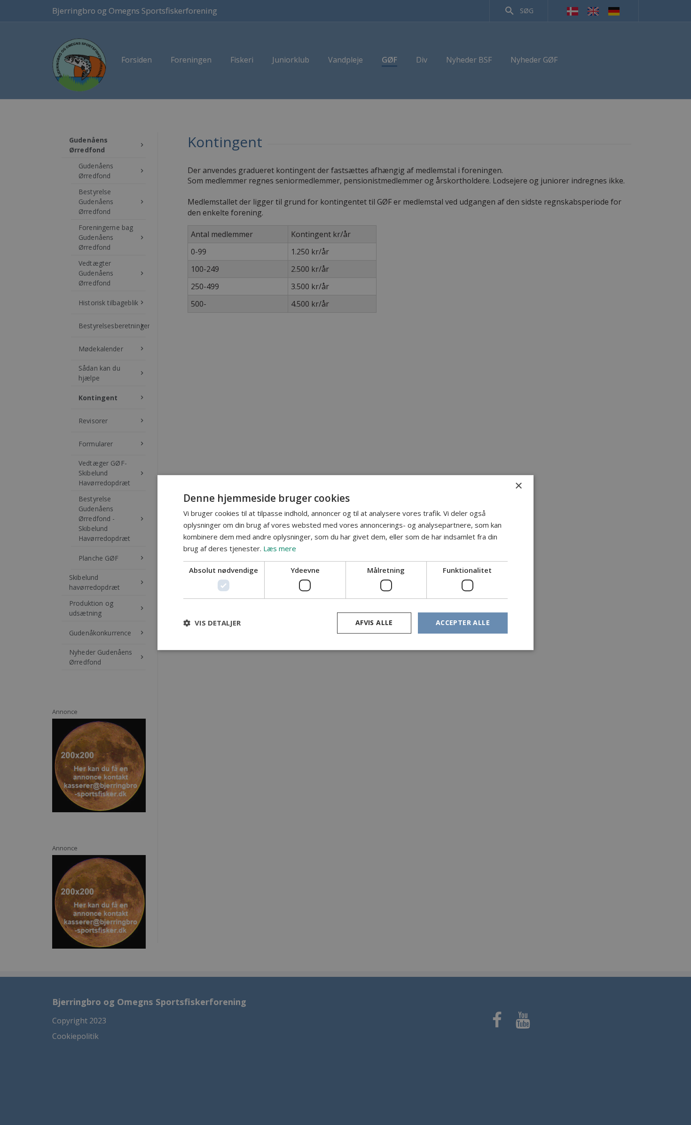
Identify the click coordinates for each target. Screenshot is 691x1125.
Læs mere (279, 548)
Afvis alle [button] (374, 622)
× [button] (518, 486)
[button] (212, 623)
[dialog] (345, 562)
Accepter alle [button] (463, 622)
